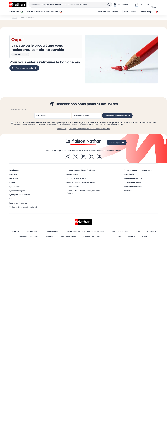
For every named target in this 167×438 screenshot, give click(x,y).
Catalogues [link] (49, 236)
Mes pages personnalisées (108, 11)
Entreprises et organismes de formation (140, 170)
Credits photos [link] (52, 231)
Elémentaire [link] (13, 178)
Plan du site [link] (15, 231)
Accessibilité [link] (151, 231)
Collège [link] (12, 182)
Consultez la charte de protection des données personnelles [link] (89, 129)
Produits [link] (145, 236)
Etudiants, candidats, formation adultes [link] (80, 182)
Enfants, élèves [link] (72, 174)
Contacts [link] (131, 236)
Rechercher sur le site (24, 68)
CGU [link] (108, 236)
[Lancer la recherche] (108, 4)
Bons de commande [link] (68, 236)
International (129, 191)
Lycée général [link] (14, 187)
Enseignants (14, 170)
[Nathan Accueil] (17, 4)
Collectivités (129, 174)
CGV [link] (119, 236)
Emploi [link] (137, 231)
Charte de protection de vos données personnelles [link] (84, 231)
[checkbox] (12, 123)
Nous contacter (130, 12)
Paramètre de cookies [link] (119, 231)
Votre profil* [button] (41, 116)
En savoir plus (61, 129)
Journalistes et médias (133, 187)
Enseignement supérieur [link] (18, 203)
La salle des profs (148, 11)
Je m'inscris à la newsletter (116, 116)
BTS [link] (10, 199)
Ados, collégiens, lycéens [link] (76, 178)
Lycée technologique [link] (17, 191)
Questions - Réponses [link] (91, 236)
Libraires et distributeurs (134, 182)
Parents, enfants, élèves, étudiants (80, 170)
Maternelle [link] (13, 174)
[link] (67, 156)
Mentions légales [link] (33, 231)
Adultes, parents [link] (72, 187)
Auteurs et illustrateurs (133, 178)
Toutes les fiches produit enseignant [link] (23, 207)
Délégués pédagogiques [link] (28, 236)
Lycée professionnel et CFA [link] (19, 195)
